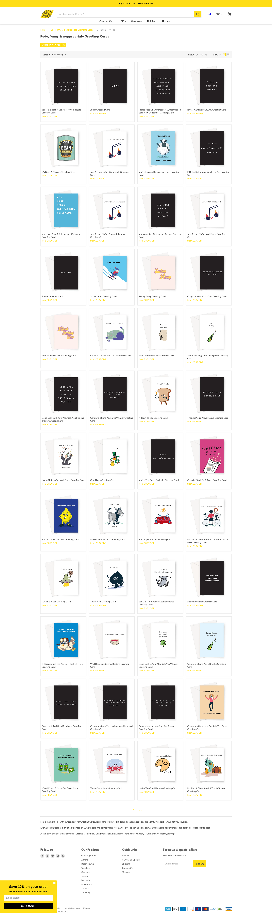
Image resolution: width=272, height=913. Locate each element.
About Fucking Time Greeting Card (59, 355)
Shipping (126, 863)
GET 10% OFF (28, 906)
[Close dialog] (54, 883)
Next (140, 810)
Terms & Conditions (72, 908)
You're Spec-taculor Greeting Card (155, 539)
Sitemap (126, 872)
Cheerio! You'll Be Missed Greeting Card (207, 480)
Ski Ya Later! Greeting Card (103, 296)
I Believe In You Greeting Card (56, 601)
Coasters (85, 868)
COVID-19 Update (131, 859)
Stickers (85, 888)
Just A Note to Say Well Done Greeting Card (63, 480)
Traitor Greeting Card (52, 296)
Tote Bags (86, 892)
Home (43, 29)
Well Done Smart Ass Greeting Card (107, 539)
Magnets (85, 880)
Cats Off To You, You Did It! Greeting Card (110, 355)
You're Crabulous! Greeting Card (106, 788)
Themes (166, 21)
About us (126, 855)
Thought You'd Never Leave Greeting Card (207, 417)
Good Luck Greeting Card (102, 480)
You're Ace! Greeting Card (103, 601)
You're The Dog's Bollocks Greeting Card (159, 480)
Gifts (123, 21)
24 (197, 54)
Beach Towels (87, 863)
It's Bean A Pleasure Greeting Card (58, 171)
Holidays (152, 21)
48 (206, 54)
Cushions (85, 872)
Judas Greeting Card (100, 109)
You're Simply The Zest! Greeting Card (60, 539)
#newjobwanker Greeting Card (202, 601)
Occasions (137, 21)
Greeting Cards (107, 21)
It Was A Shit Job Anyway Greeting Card (206, 109)
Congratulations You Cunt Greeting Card (207, 296)
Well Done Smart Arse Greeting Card (156, 355)
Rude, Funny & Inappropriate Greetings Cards (71, 29)
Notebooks (86, 884)
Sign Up (200, 863)
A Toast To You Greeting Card (153, 417)
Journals (85, 876)
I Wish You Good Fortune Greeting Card (158, 788)
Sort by (46, 54)
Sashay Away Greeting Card (152, 296)
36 (201, 54)
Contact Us (127, 868)
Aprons (84, 859)
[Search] (197, 14)
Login (209, 14)
